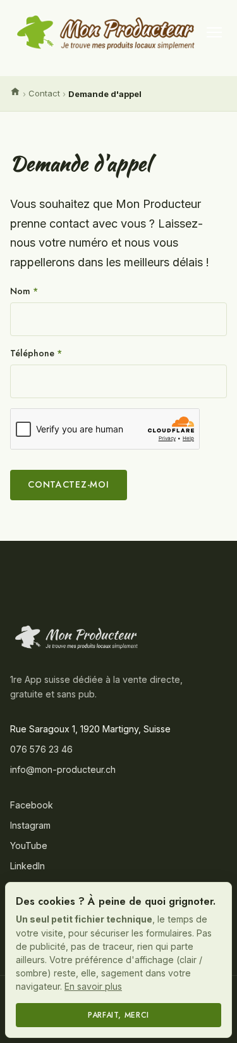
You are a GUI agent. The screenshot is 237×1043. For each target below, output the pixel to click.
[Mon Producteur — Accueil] (106, 32)
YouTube (28, 845)
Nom (24, 291)
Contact (44, 93)
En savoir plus (93, 986)
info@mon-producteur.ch (63, 769)
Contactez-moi (68, 484)
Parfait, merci (118, 1015)
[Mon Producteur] (76, 637)
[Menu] (214, 32)
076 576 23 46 (41, 749)
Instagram (30, 825)
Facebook (31, 805)
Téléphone (36, 353)
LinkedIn (27, 865)
